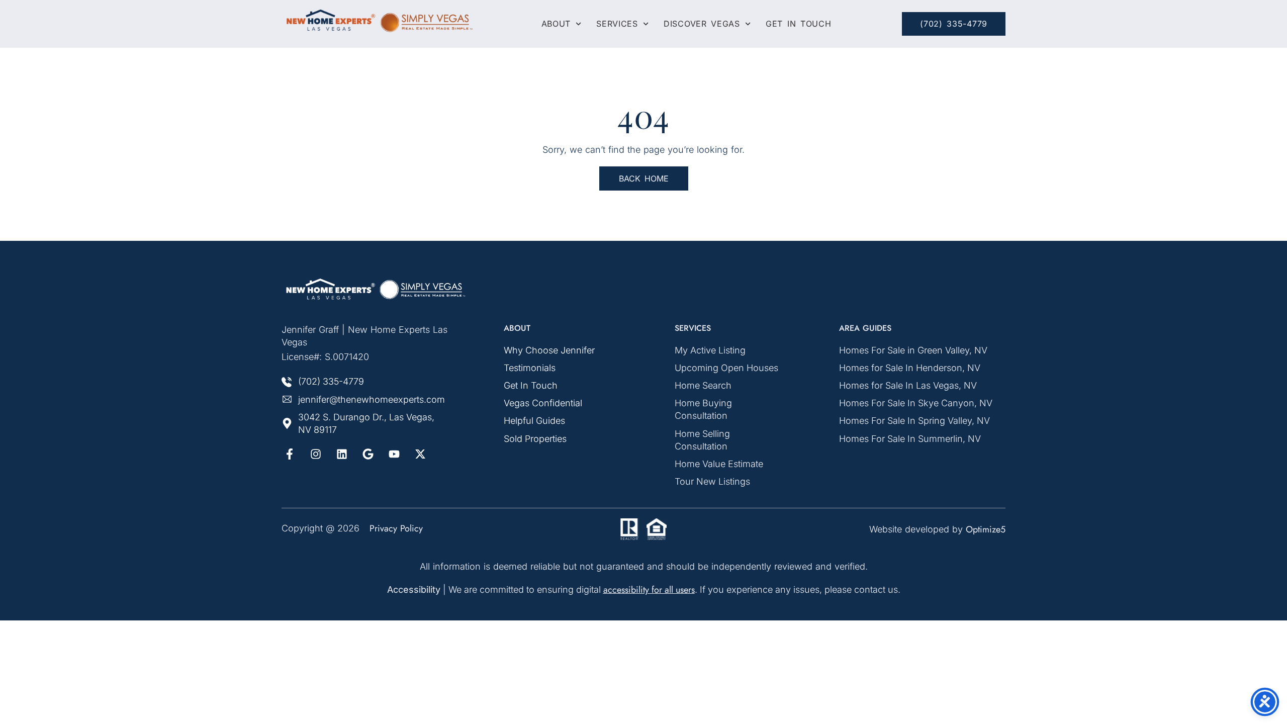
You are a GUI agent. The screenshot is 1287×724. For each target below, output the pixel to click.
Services (617, 24)
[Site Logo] (377, 289)
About (556, 24)
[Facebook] (290, 454)
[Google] (368, 454)
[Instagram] (316, 454)
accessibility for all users (649, 589)
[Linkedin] (342, 454)
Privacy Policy (396, 528)
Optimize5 (985, 529)
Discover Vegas (702, 24)
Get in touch (798, 24)
